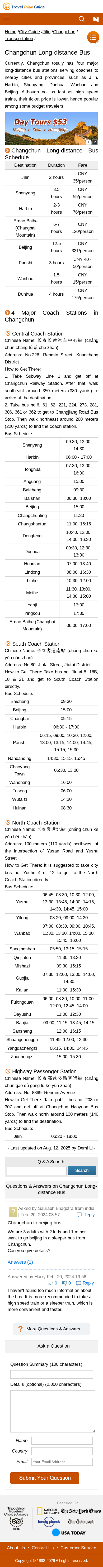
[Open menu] (6, 19)
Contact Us (43, 1547)
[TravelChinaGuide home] (24, 6)
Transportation (19, 38)
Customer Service (78, 1547)
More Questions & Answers (53, 1328)
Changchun (64, 31)
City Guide (29, 31)
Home (10, 31)
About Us (16, 1547)
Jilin (46, 31)
